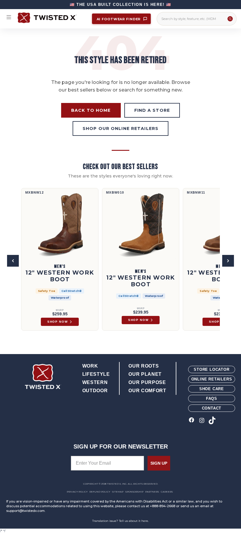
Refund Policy (99, 491)
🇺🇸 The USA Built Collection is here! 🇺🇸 (120, 4)
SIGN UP (158, 463)
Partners (152, 491)
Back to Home (91, 110)
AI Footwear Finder (119, 19)
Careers (167, 491)
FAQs (211, 398)
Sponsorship (134, 491)
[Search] (230, 19)
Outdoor (95, 390)
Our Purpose (147, 382)
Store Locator (211, 369)
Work (90, 365)
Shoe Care (211, 389)
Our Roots (143, 365)
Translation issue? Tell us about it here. (120, 521)
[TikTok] (212, 421)
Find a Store (152, 110)
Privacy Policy (77, 491)
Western (95, 382)
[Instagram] (201, 421)
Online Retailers (211, 379)
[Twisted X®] (52, 17)
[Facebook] (191, 421)
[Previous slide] (13, 261)
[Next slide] (228, 261)
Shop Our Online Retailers (120, 128)
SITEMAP (117, 491)
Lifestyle (96, 374)
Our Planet (144, 374)
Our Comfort (147, 390)
